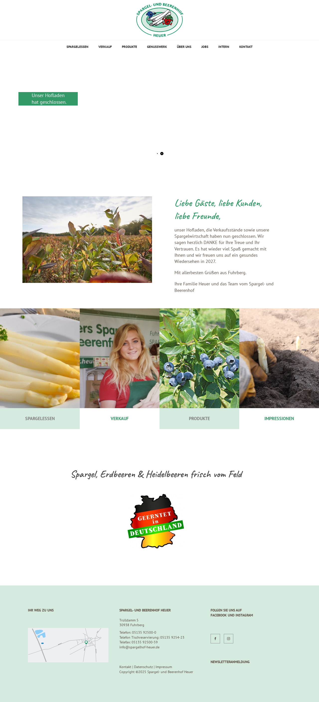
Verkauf (105, 47)
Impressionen (279, 418)
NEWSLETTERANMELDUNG (230, 662)
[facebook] (215, 638)
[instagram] (228, 638)
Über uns (184, 47)
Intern (223, 47)
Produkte (129, 47)
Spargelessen (77, 47)
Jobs (204, 47)
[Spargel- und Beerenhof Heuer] (160, 20)
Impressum (164, 667)
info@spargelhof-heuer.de (139, 647)
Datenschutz (143, 667)
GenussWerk (157, 47)
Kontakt (245, 47)
